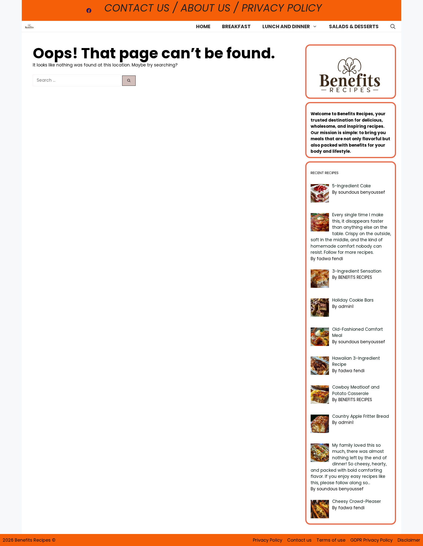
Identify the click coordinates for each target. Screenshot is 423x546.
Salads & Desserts (354, 26)
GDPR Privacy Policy (371, 540)
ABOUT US (205, 8)
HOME (203, 26)
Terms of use (331, 540)
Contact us (299, 540)
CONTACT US (138, 8)
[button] (393, 26)
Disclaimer (409, 540)
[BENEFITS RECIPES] (29, 26)
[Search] (129, 81)
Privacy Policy (267, 540)
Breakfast (236, 26)
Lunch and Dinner (286, 26)
